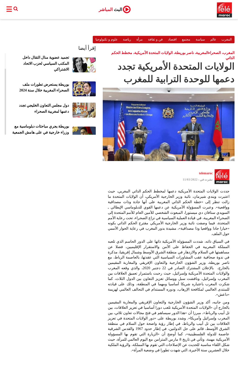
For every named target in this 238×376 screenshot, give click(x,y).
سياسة (200, 39)
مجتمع (186, 39)
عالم (213, 39)
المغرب (226, 39)
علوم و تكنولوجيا (107, 39)
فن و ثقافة (155, 39)
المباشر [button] (110, 9)
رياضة (127, 39)
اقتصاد (172, 39)
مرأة (139, 39)
